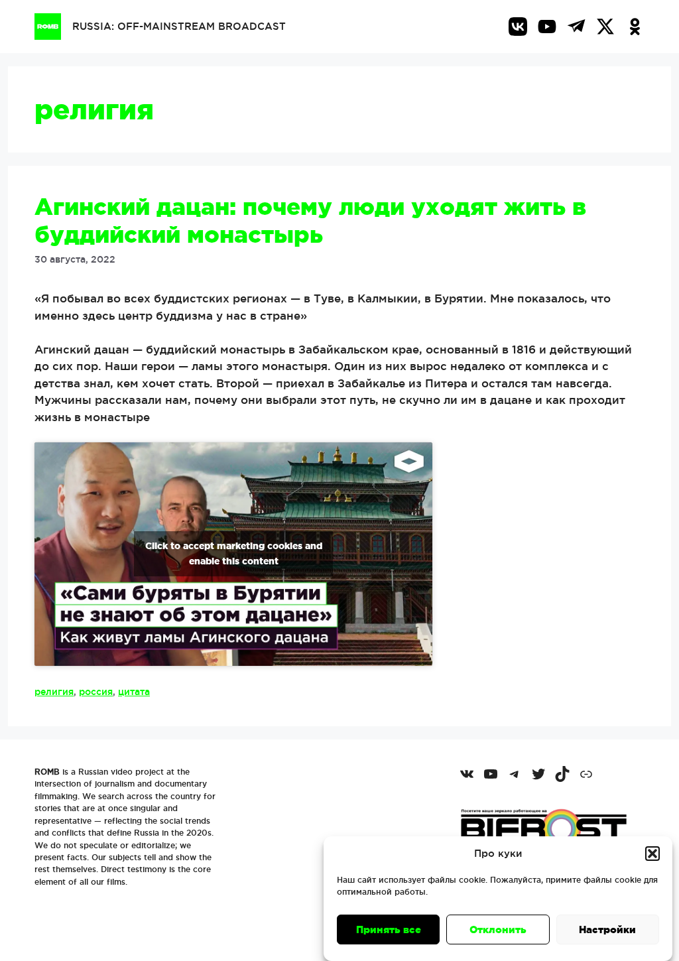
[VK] (518, 26)
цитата (134, 691)
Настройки (607, 929)
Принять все (388, 929)
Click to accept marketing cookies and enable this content (233, 553)
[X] (605, 26)
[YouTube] (547, 26)
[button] (652, 853)
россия (96, 691)
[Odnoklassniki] (635, 26)
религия (54, 691)
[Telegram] (576, 26)
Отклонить (497, 929)
